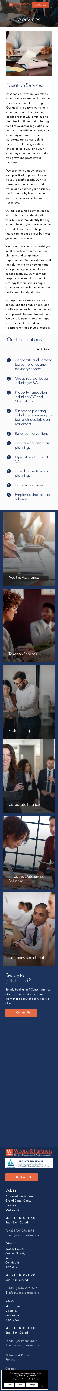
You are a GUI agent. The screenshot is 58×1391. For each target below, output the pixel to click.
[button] (40, 4)
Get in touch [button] (43, 349)
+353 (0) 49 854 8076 (22, 1341)
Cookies (10, 1369)
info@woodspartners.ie (23, 1235)
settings (36, 1379)
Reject (20, 1385)
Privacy (10, 1359)
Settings (32, 1385)
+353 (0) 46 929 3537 (22, 1288)
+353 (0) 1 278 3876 (21, 1231)
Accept (8, 1385)
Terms (9, 1364)
